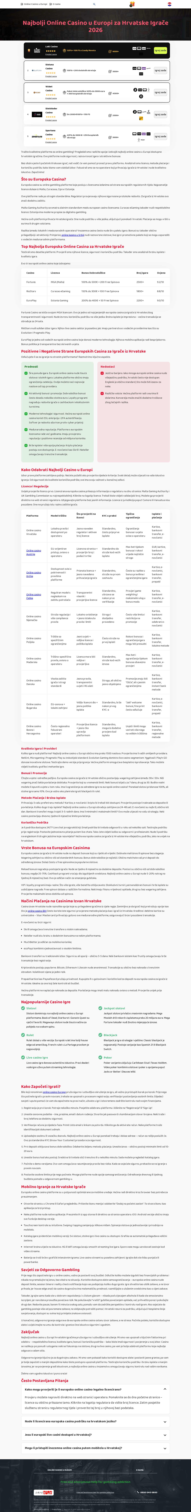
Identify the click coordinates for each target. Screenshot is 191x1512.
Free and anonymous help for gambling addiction (95, 1492)
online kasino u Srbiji (73, 235)
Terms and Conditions (41, 1509)
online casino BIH (37, 911)
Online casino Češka (33, 596)
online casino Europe (54, 1092)
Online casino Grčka (33, 574)
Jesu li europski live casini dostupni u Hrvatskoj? (58, 1434)
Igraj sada (160, 50)
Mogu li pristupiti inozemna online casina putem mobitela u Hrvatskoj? (73, 1448)
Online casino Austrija (33, 552)
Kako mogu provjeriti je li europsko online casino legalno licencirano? (73, 1389)
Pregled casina (51, 54)
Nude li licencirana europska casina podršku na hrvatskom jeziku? (71, 1421)
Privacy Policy (56, 1509)
